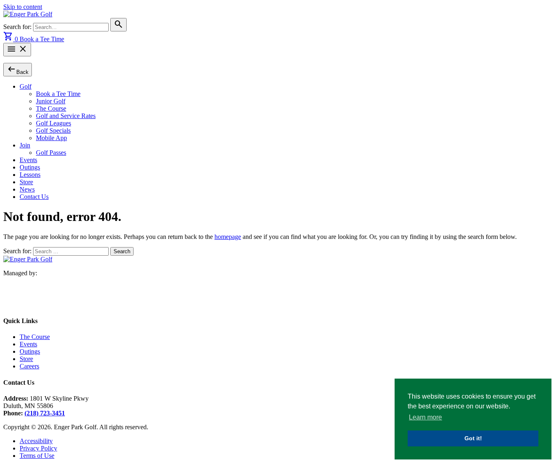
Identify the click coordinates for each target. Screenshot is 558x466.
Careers (29, 366)
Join (25, 145)
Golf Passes (51, 152)
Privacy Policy (38, 448)
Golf (25, 86)
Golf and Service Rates (66, 115)
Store (26, 181)
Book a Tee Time (42, 39)
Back (18, 69)
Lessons (30, 174)
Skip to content (22, 6)
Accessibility (36, 440)
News (27, 189)
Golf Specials (53, 130)
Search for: (18, 26)
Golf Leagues (53, 123)
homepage (227, 236)
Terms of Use (37, 455)
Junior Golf (50, 101)
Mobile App (51, 137)
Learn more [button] (425, 417)
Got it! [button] (473, 438)
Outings (30, 167)
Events (28, 159)
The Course (51, 108)
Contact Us (34, 196)
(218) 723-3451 (45, 413)
